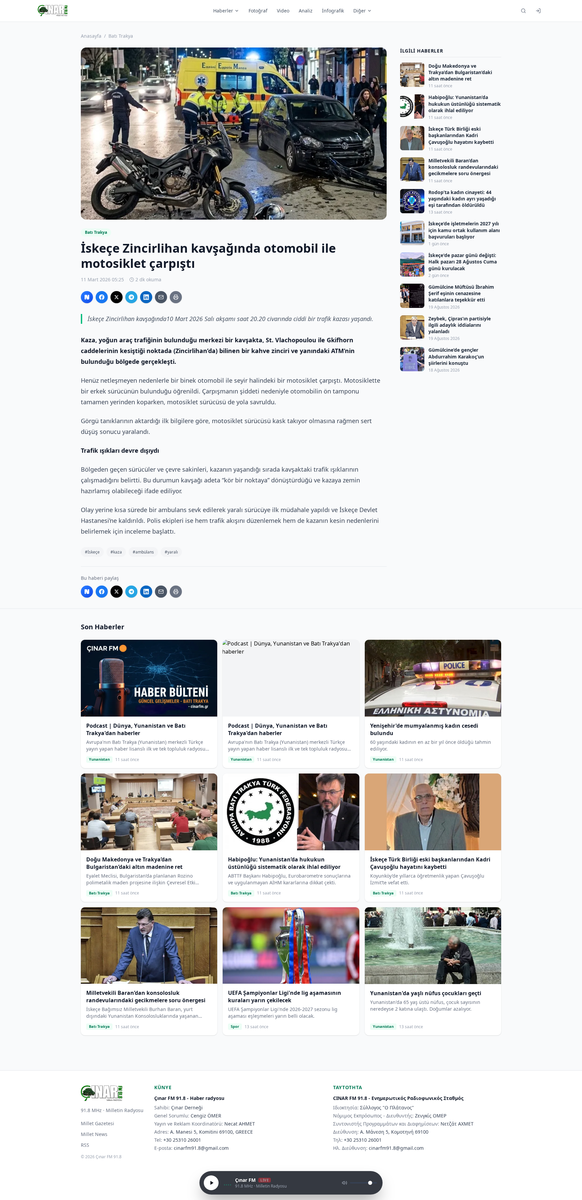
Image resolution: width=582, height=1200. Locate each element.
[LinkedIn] (146, 297)
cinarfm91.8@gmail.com (201, 1148)
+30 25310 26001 (182, 1140)
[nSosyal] (87, 297)
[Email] (161, 297)
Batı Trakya (120, 36)
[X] (116, 297)
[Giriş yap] (538, 11)
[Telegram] (131, 297)
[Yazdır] (176, 297)
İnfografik (333, 10)
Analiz (306, 10)
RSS (85, 1145)
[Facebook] (102, 297)
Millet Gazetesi (97, 1123)
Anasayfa (91, 36)
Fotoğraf (258, 10)
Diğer (359, 10)
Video (283, 10)
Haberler (223, 10)
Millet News (94, 1134)
